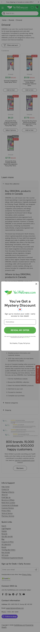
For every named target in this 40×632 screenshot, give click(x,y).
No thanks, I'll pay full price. (20, 343)
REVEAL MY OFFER (20, 330)
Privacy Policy (26, 337)
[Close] (36, 283)
